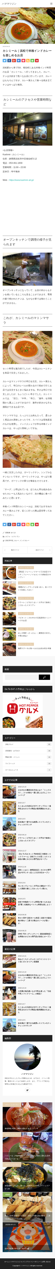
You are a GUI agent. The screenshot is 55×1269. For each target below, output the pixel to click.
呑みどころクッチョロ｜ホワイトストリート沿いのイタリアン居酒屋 (34, 960)
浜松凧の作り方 (10, 1224)
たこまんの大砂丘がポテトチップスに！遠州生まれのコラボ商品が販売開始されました (34, 808)
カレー (16, 540)
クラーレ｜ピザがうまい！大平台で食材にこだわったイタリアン (34, 603)
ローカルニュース (27, 770)
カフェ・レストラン (9, 9)
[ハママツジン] (23, 4)
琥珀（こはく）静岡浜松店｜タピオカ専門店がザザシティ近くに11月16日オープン (34, 871)
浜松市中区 (9, 540)
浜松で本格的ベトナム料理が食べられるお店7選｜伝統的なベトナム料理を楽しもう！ (35, 903)
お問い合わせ (46, 1261)
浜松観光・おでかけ (27, 751)
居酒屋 (7, 1194)
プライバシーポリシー (33, 1261)
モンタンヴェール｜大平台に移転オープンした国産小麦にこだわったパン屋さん (34, 887)
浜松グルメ (27, 744)
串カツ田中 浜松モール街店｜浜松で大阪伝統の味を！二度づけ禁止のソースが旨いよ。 (35, 920)
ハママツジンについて (17, 1261)
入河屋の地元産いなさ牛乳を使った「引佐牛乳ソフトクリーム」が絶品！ (34, 992)
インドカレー (24, 540)
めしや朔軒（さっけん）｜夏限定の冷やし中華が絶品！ (34, 634)
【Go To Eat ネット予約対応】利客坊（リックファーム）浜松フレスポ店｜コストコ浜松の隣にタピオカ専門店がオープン (34, 856)
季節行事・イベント (27, 757)
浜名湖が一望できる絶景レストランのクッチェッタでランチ (34, 823)
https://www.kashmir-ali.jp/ (21, 180)
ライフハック (27, 763)
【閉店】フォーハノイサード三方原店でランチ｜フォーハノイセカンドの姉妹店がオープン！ (34, 574)
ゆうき (13, 533)
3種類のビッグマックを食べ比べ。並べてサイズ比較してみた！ (35, 588)
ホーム (6, 1261)
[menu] (51, 3)
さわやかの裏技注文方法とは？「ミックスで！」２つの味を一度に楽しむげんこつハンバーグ (34, 792)
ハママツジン (27, 1074)
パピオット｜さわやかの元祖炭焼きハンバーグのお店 (34, 619)
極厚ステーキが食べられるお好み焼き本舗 (34, 648)
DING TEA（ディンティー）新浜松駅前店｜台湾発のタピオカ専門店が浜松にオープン (35, 935)
